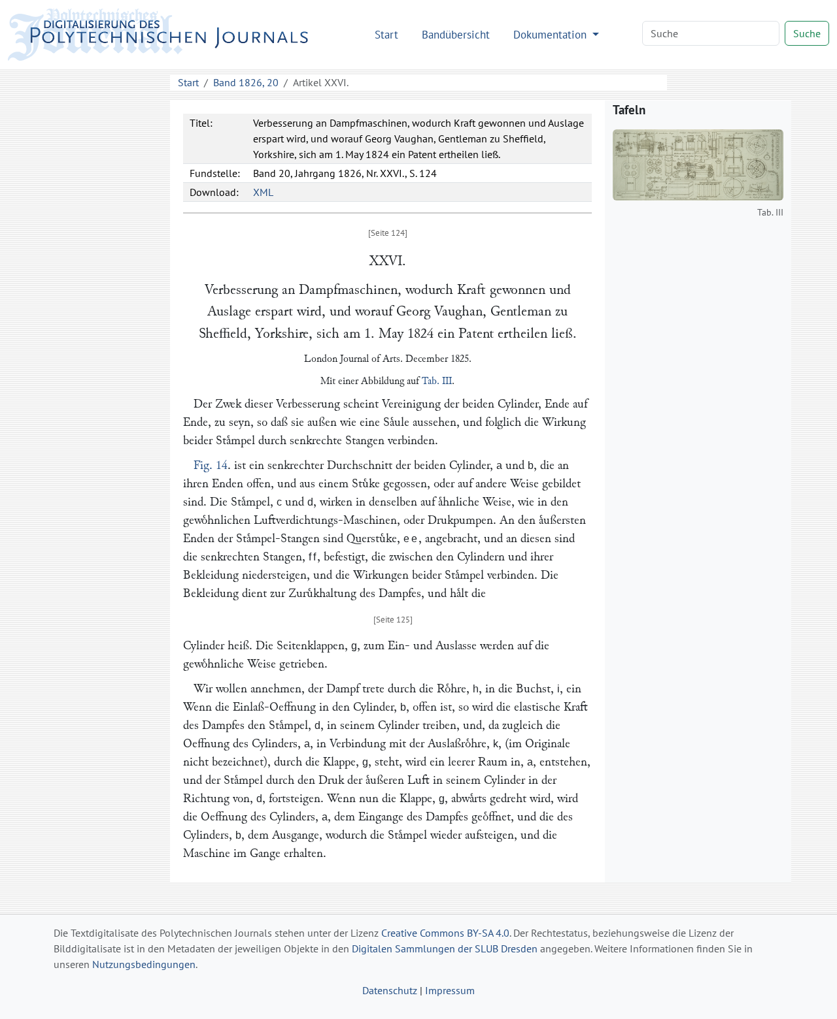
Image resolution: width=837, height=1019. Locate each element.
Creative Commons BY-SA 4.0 (445, 932)
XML (263, 192)
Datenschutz (389, 990)
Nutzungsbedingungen (144, 964)
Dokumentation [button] (551, 34)
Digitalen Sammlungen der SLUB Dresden (445, 948)
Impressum (450, 990)
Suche (807, 33)
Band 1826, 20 (246, 82)
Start (386, 34)
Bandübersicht (456, 34)
